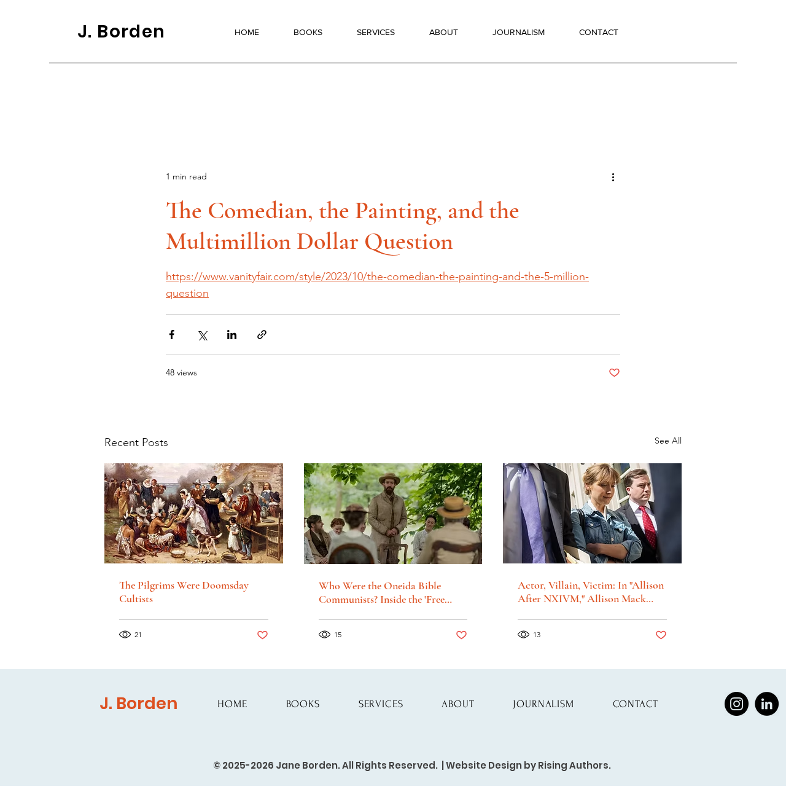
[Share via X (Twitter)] (202, 334)
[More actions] (612, 176)
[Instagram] (737, 704)
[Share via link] (262, 334)
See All (668, 440)
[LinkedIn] (767, 704)
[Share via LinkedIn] (232, 334)
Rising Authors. (574, 765)
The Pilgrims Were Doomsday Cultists (184, 591)
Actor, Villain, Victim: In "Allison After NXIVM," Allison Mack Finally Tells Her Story (591, 591)
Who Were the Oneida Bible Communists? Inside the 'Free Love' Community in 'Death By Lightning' (386, 592)
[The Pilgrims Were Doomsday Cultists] (193, 513)
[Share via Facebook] (171, 334)
